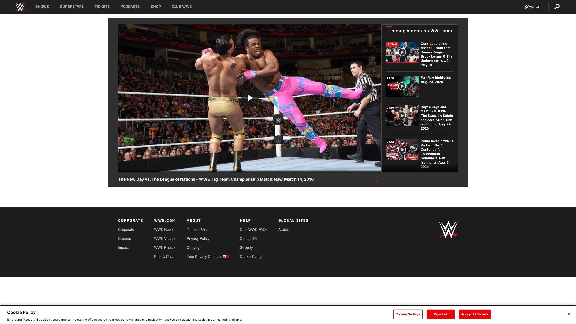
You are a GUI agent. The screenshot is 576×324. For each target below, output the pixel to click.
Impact (123, 248)
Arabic (283, 230)
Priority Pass (164, 257)
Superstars (72, 6)
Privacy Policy (198, 239)
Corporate (126, 230)
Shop (156, 6)
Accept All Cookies (474, 314)
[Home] (20, 7)
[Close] (569, 314)
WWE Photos (165, 248)
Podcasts (130, 6)
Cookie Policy (251, 257)
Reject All (440, 314)
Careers (124, 239)
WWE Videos (165, 239)
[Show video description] (376, 179)
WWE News (163, 230)
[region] (288, 314)
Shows (42, 6)
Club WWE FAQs (254, 230)
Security (246, 248)
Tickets (102, 6)
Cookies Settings (408, 314)
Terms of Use (197, 230)
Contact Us (249, 239)
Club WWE (182, 6)
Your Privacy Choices (204, 257)
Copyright (194, 248)
